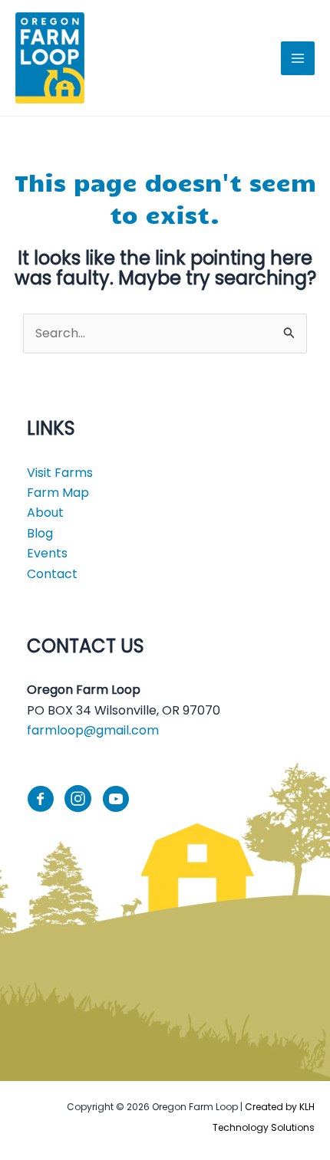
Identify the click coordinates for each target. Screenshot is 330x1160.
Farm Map (58, 492)
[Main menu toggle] (298, 58)
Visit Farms (60, 472)
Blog (40, 533)
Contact (52, 574)
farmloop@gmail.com (93, 730)
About (45, 512)
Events (47, 553)
